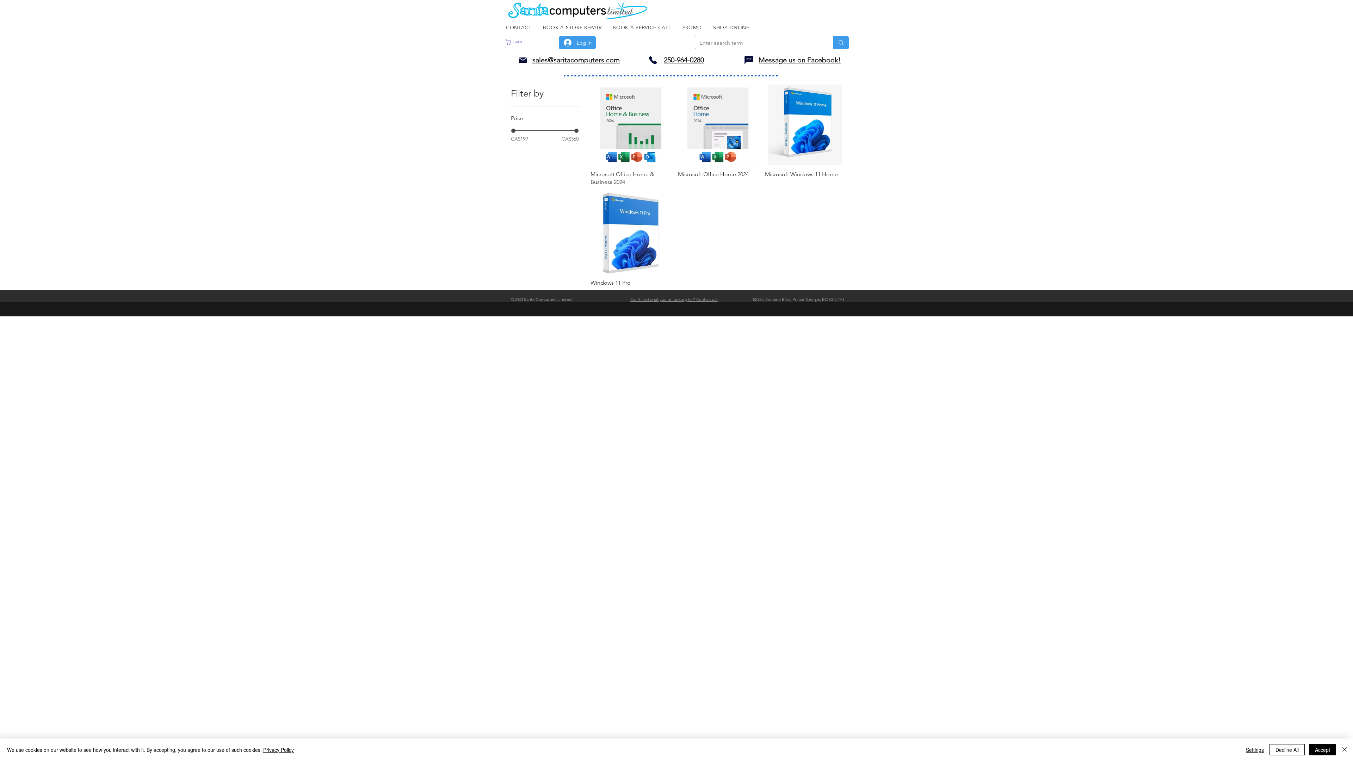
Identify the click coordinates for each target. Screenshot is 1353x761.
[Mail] (523, 60)
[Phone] (653, 60)
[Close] (1344, 749)
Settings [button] (1255, 749)
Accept (1322, 749)
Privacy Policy (278, 749)
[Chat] (749, 60)
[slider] (513, 130)
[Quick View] (631, 125)
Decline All (1287, 749)
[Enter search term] (841, 42)
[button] (525, 42)
